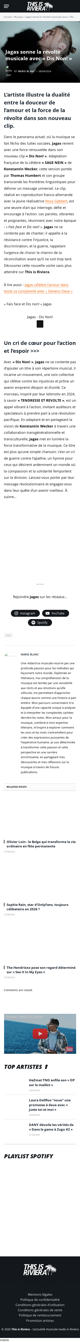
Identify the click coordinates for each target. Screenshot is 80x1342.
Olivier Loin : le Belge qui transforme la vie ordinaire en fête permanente (41, 868)
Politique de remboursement (40, 1340)
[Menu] (6, 6)
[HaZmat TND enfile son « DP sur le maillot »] (14, 1109)
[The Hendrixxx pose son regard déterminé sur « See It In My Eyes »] (40, 966)
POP (8, 660)
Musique (18, 16)
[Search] (74, 6)
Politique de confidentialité (40, 1324)
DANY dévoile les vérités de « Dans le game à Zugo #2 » (51, 1151)
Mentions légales (40, 1319)
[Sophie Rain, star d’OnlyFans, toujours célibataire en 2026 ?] (40, 904)
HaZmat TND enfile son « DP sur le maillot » (52, 1107)
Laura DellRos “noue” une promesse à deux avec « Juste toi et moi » (50, 1129)
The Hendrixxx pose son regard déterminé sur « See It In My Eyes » (41, 994)
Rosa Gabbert (56, 201)
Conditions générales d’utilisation (40, 1329)
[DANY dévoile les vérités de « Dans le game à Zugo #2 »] (14, 1154)
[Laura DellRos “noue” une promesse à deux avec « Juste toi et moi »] (14, 1129)
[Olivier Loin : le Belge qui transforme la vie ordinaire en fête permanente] (40, 841)
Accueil (8, 16)
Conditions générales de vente (40, 1335)
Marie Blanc (26, 71)
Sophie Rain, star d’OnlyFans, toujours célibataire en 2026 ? (37, 931)
